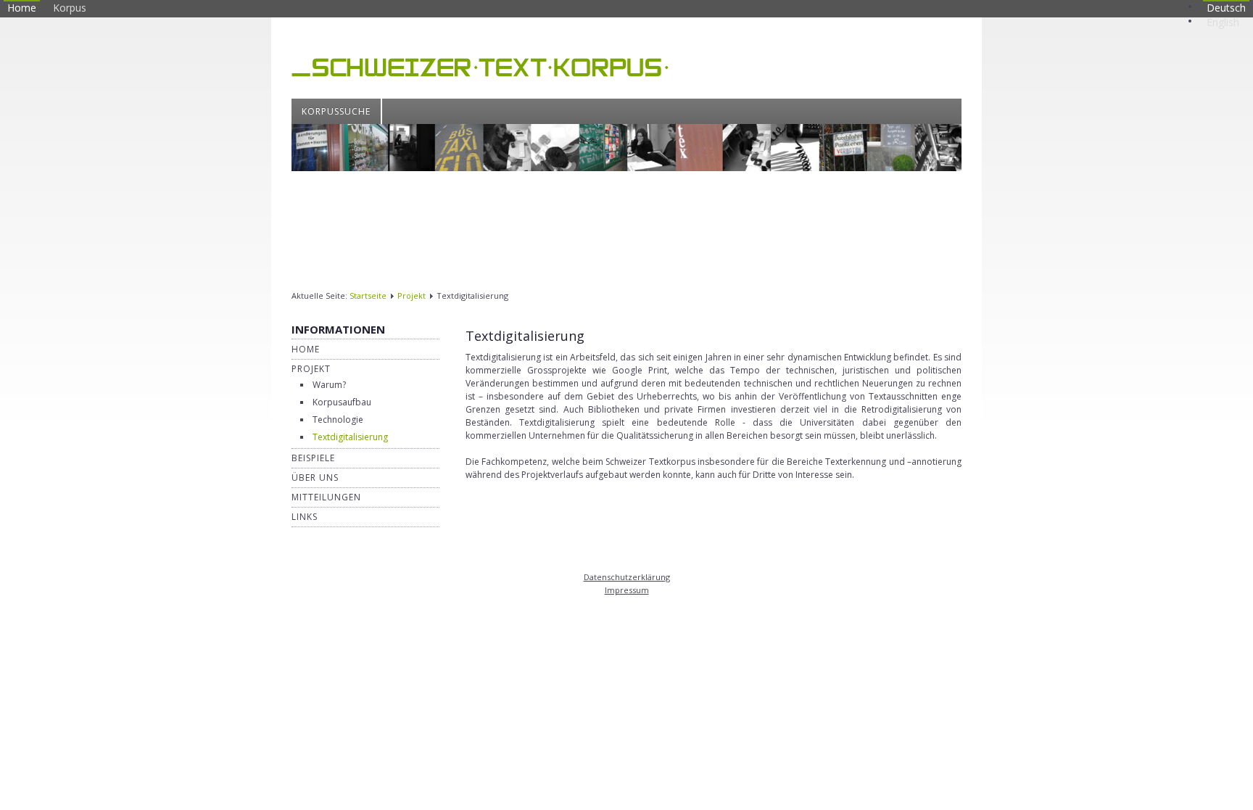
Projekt (411, 295)
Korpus (69, 8)
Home (21, 8)
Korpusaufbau (342, 402)
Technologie (338, 419)
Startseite (368, 295)
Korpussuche (336, 111)
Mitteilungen (326, 497)
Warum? (329, 385)
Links (304, 517)
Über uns (315, 477)
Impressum (627, 589)
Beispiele (313, 458)
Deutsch (1226, 8)
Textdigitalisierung (350, 437)
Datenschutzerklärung (627, 576)
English (1223, 22)
